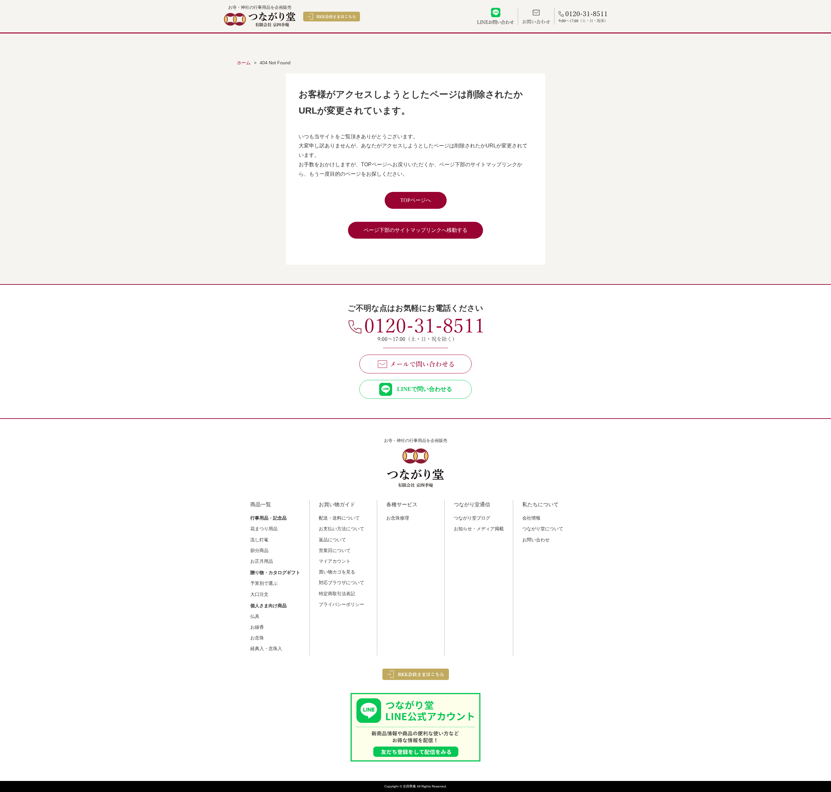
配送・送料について (339, 518)
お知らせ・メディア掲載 (479, 528)
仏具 (254, 616)
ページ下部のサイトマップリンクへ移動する (415, 230)
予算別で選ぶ (264, 583)
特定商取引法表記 (337, 593)
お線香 (257, 627)
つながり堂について (542, 528)
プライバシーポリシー (341, 604)
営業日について (335, 550)
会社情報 (531, 518)
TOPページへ (415, 200)
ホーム (244, 62)
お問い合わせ (536, 539)
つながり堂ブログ (472, 518)
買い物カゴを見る (337, 571)
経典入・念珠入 (266, 648)
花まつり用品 (264, 528)
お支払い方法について (341, 528)
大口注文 (259, 594)
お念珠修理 (397, 518)
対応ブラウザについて (341, 582)
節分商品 (259, 550)
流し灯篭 (259, 539)
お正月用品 (261, 561)
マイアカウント (335, 561)
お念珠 (257, 637)
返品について (332, 539)
